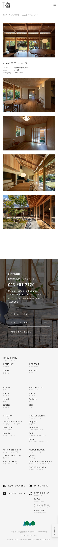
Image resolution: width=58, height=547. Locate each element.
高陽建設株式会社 (21, 67)
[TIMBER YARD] (6, 5)
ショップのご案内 (19, 323)
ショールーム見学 (19, 314)
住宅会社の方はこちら (21, 332)
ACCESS (13, 302)
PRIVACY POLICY (29, 536)
